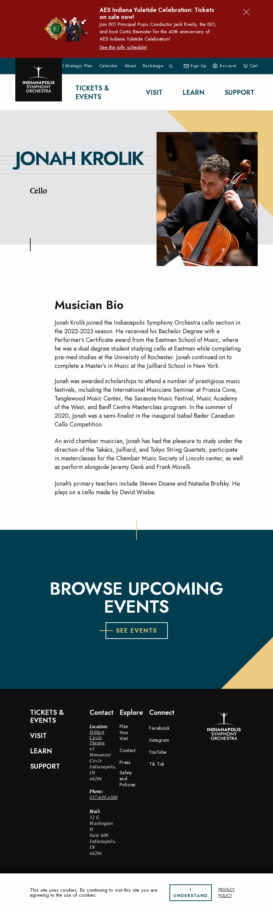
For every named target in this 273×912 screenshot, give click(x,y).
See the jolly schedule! (123, 47)
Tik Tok (156, 764)
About (130, 66)
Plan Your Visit (124, 732)
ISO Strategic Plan (75, 66)
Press (125, 762)
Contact (128, 750)
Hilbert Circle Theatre (97, 737)
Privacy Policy (226, 892)
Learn (193, 92)
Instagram (159, 740)
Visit (154, 92)
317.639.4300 (104, 797)
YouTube (157, 752)
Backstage (153, 66)
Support (239, 92)
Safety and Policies (128, 779)
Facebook (159, 728)
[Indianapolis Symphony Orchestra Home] (38, 79)
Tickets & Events (92, 92)
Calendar (108, 66)
